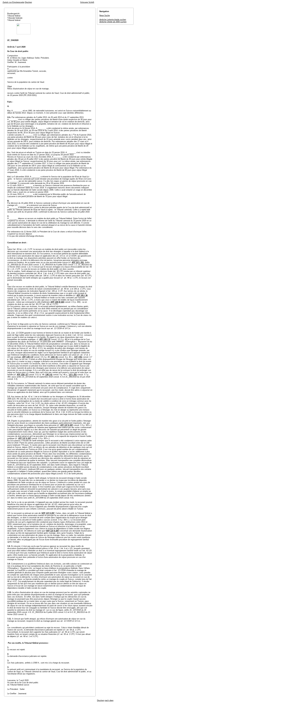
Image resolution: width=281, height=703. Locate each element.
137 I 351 (78, 357)
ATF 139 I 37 (44, 339)
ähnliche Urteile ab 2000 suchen (112, 22)
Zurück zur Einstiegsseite (13, 2)
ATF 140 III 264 (57, 302)
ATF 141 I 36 (82, 295)
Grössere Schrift (87, 2)
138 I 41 (54, 357)
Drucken (28, 2)
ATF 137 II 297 (66, 425)
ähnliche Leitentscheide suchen (112, 19)
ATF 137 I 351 (78, 262)
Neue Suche (104, 15)
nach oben (109, 700)
